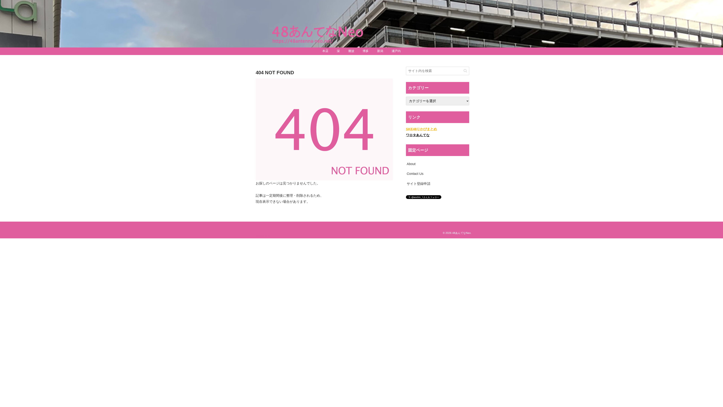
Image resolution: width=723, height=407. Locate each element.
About (411, 164)
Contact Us (415, 174)
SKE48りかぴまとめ (421, 129)
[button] (465, 71)
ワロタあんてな (418, 135)
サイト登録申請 (418, 184)
